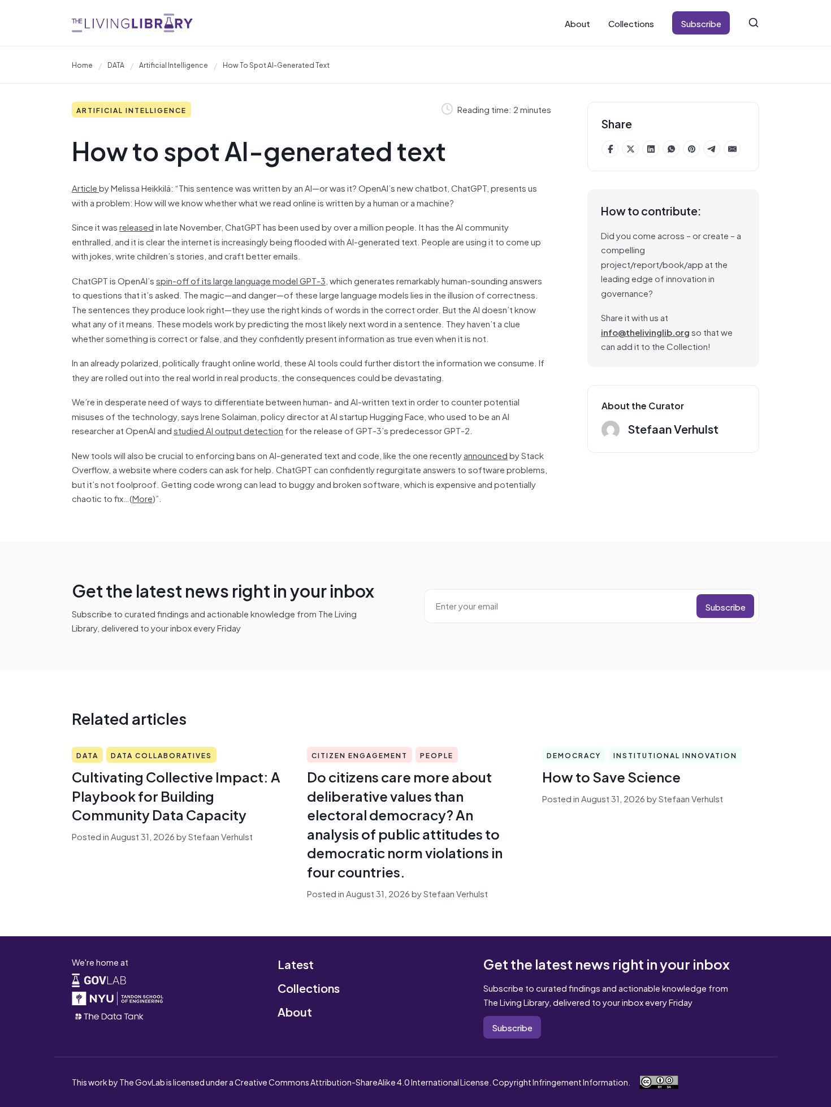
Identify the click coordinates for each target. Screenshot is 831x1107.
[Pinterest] (691, 148)
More (142, 498)
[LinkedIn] (650, 148)
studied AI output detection (228, 430)
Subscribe (701, 23)
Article (85, 187)
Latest (296, 963)
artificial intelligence (173, 64)
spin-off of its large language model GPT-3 (241, 280)
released (136, 226)
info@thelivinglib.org (645, 332)
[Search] (753, 22)
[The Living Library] (132, 23)
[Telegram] (711, 148)
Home (82, 64)
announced (486, 455)
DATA (115, 64)
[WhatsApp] (671, 148)
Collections (631, 23)
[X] (630, 148)
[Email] (732, 148)
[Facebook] (609, 148)
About (577, 23)
